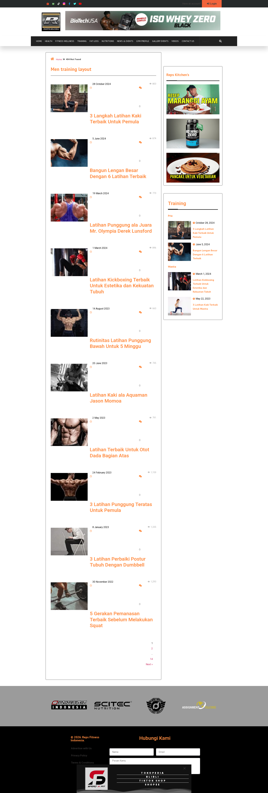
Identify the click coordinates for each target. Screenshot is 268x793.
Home (39, 41)
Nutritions (108, 41)
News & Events (125, 41)
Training (82, 41)
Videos (175, 41)
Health (48, 41)
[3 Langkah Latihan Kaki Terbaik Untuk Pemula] (69, 98)
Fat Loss (94, 41)
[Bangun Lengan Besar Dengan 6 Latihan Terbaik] (69, 153)
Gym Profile (142, 41)
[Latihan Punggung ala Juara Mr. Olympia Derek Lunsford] (69, 207)
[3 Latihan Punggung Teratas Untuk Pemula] (69, 487)
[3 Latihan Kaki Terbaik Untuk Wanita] (179, 306)
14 (151, 659)
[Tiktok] (58, 4)
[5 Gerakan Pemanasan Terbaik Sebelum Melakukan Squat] (69, 596)
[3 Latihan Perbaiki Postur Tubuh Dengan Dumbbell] (69, 541)
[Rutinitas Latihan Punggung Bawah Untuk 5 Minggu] (69, 323)
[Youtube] (80, 4)
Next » (149, 664)
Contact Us (188, 41)
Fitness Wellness (64, 41)
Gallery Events (160, 41)
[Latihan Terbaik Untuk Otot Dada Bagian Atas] (69, 432)
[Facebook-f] (69, 4)
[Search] (220, 41)
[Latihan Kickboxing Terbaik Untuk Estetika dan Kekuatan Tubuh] (69, 262)
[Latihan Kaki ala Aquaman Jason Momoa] (69, 377)
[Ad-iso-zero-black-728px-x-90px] (142, 29)
